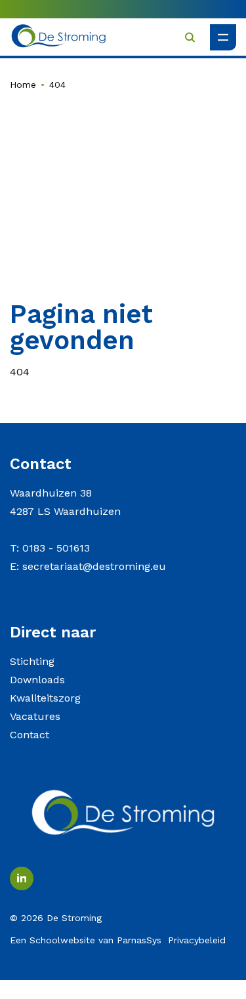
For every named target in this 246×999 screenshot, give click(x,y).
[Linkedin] (21, 878)
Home (23, 84)
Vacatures (35, 716)
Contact (29, 734)
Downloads (37, 679)
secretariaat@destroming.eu (94, 566)
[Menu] (223, 37)
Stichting (32, 661)
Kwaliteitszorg (45, 698)
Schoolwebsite (62, 940)
